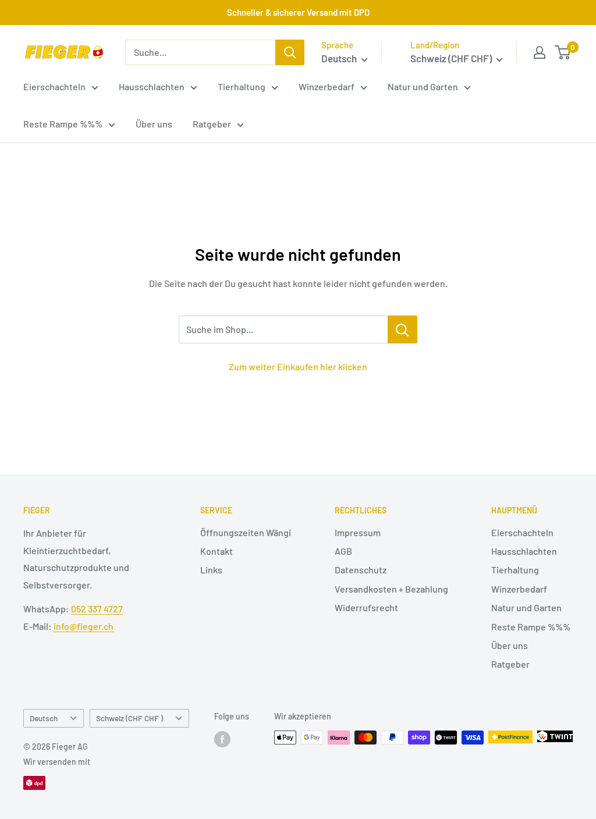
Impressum (358, 532)
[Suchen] (289, 52)
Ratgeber (212, 123)
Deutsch (44, 718)
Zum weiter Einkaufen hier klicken (298, 366)
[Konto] (539, 52)
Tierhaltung (241, 86)
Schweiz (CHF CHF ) (129, 718)
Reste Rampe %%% (62, 123)
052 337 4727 (97, 608)
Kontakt (216, 550)
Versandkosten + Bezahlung (391, 588)
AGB (343, 550)
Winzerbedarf (326, 86)
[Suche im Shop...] (402, 329)
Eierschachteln (54, 86)
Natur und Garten (423, 86)
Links (211, 569)
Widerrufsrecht (366, 607)
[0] (563, 52)
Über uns (154, 123)
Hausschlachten (152, 86)
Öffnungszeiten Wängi (245, 532)
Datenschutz (360, 569)
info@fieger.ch (83, 626)
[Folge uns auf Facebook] (222, 739)
